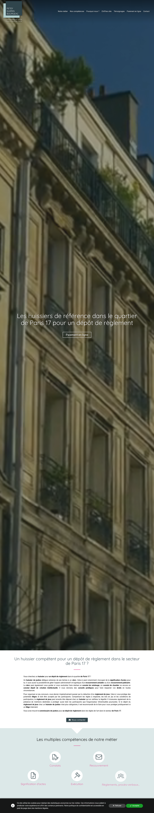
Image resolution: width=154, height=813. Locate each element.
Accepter (135, 806)
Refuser (118, 806)
